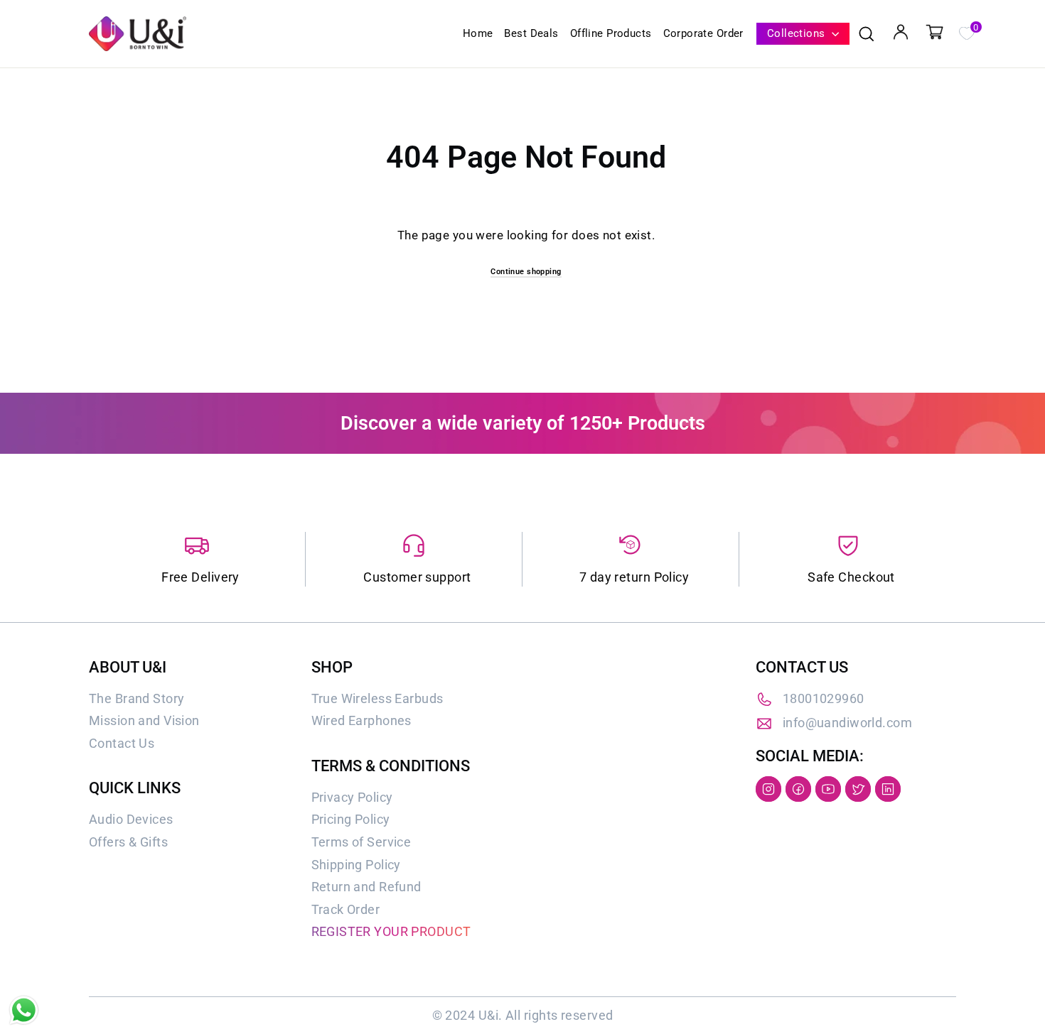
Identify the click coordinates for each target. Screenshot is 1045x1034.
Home (478, 33)
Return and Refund (366, 886)
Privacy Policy (352, 797)
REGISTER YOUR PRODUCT (391, 931)
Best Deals (531, 33)
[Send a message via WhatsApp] (24, 1010)
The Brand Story (136, 698)
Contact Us (121, 743)
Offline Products (611, 33)
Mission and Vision (144, 720)
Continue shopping (526, 271)
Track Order (345, 909)
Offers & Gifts (128, 841)
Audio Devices (131, 819)
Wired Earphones (361, 720)
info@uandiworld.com (847, 722)
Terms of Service (361, 841)
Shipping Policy (356, 864)
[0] (966, 32)
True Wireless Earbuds (377, 698)
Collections (797, 33)
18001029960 (823, 698)
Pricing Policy (350, 819)
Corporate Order (703, 33)
